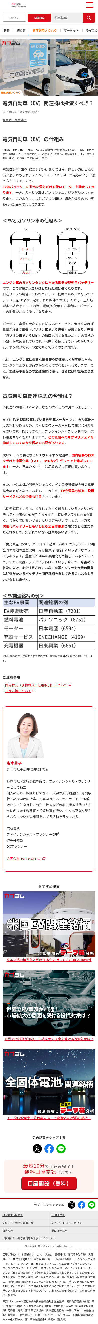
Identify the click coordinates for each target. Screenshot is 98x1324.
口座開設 (39, 17)
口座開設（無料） (50, 1183)
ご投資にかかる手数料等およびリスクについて (29, 1238)
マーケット (71, 30)
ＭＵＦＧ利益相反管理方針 (17, 1223)
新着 (7, 30)
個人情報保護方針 (12, 1215)
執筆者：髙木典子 (15, 120)
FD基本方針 (58, 1215)
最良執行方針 (59, 1230)
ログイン (14, 17)
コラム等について (18, 690)
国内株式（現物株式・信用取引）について (36, 685)
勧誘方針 (7, 1230)
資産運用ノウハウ (45, 30)
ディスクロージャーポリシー (67, 1223)
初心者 (21, 30)
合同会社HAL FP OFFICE (24, 858)
